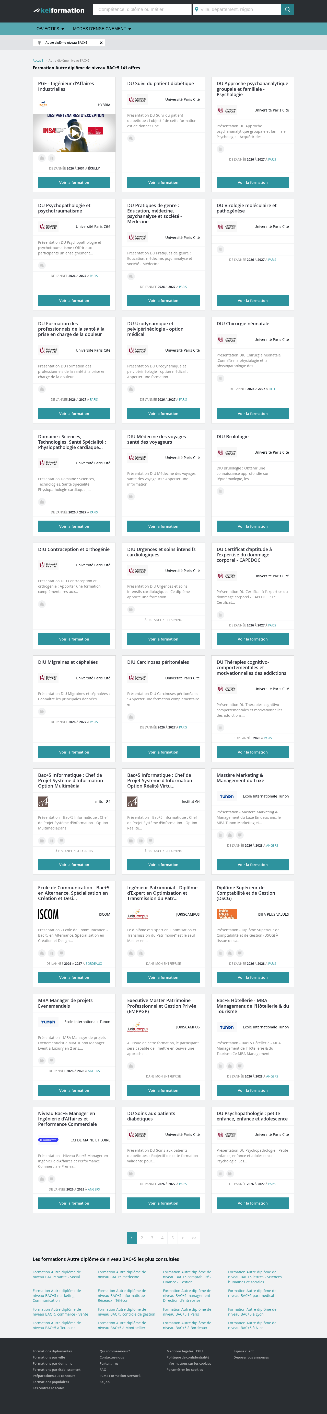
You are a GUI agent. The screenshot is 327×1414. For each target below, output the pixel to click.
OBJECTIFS (48, 29)
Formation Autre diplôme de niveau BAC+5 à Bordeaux (187, 1325)
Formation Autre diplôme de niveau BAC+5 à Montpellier (122, 1325)
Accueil (38, 60)
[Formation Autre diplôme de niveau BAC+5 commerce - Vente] (42, 1179)
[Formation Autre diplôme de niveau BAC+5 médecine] (131, 138)
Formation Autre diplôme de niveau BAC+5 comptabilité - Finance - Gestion (187, 1277)
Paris (272, 159)
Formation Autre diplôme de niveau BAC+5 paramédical (252, 1293)
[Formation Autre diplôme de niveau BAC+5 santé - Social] (220, 728)
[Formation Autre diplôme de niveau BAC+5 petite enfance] (230, 1173)
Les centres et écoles (48, 1388)
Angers (272, 845)
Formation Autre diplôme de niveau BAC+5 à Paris (187, 1312)
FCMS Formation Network (120, 1375)
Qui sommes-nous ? (115, 1351)
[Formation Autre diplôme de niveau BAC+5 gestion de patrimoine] (131, 953)
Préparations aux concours (54, 1375)
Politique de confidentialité (188, 1357)
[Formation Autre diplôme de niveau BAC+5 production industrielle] (51, 158)
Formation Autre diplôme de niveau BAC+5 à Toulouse (57, 1325)
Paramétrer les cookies (185, 1369)
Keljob (105, 1381)
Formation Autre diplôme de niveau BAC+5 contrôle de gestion (126, 1312)
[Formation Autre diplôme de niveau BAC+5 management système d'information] (42, 841)
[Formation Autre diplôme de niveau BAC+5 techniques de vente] (230, 835)
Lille (272, 389)
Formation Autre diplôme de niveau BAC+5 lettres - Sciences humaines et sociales (255, 1277)
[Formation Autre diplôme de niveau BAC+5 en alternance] (61, 841)
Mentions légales (180, 1351)
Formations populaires (51, 1381)
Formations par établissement (56, 1369)
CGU (199, 1351)
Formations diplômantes (52, 1351)
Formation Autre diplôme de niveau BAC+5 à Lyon (252, 1312)
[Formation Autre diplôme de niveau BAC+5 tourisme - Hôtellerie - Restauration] (220, 1066)
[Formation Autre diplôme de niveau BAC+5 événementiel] (42, 1060)
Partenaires (109, 1363)
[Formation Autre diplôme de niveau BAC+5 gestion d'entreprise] (141, 953)
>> (194, 1238)
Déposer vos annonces (251, 1357)
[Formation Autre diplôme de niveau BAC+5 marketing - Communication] (220, 835)
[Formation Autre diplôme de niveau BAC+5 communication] (51, 953)
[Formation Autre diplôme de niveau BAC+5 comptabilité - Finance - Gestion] (220, 953)
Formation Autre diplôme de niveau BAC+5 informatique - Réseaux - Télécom (122, 1295)
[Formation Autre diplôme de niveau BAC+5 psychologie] (220, 149)
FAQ (103, 1369)
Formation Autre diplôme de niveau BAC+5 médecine (122, 1274)
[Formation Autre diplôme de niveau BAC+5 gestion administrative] (230, 953)
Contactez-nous (112, 1357)
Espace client (243, 1351)
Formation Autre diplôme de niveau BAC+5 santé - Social (57, 1274)
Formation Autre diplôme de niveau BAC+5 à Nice (252, 1325)
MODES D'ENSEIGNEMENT (99, 29)
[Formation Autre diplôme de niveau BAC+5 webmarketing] (51, 841)
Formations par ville (49, 1357)
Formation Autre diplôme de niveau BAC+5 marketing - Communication (57, 1295)
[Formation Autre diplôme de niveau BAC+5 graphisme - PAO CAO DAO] (141, 841)
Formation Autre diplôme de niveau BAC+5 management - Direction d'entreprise (188, 1295)
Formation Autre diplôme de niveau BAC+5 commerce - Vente (60, 1312)
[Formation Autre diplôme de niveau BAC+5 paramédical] (42, 389)
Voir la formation (163, 182)
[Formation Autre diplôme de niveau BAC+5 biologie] (220, 249)
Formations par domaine (52, 1363)
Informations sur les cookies (189, 1363)
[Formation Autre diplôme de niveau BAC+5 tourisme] (230, 1066)
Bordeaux (94, 963)
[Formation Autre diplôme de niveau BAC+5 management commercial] (42, 158)
